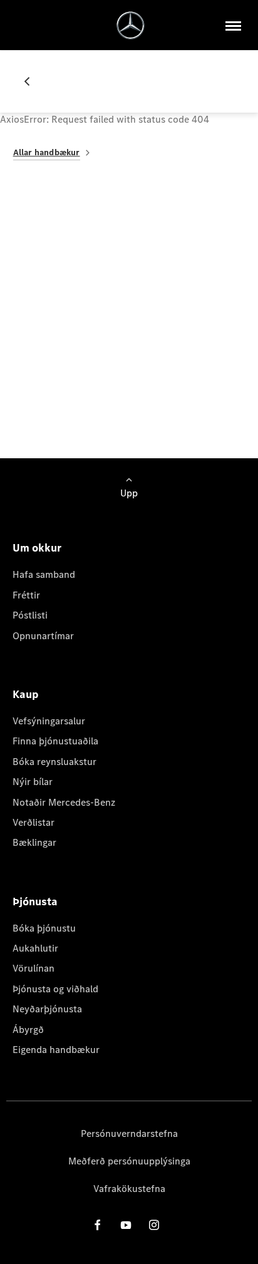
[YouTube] (125, 1224)
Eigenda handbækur (56, 1049)
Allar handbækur (46, 152)
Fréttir (26, 595)
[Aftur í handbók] (32, 81)
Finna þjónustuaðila (55, 741)
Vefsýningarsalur (49, 720)
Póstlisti (30, 615)
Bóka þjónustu (44, 928)
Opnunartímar (43, 635)
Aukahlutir (35, 948)
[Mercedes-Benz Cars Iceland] (130, 25)
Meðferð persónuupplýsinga (129, 1161)
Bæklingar (34, 842)
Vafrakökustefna (129, 1188)
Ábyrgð (28, 1029)
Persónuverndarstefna (129, 1133)
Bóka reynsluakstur (54, 761)
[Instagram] (154, 1224)
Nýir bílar (33, 781)
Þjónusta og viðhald (55, 988)
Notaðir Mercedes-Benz (64, 802)
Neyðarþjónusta (47, 1008)
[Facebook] (97, 1224)
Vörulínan (33, 968)
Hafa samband (44, 574)
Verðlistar (33, 822)
